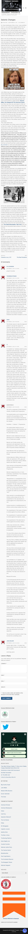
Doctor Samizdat (5, 793)
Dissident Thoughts (11, 12)
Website (3, 687)
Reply (26, 268)
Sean (8, 319)
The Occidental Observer (7, 859)
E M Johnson (10, 266)
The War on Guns (5, 835)
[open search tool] (23, 8)
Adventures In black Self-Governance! (10, 770)
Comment (4, 663)
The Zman (3, 796)
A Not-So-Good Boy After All (8, 777)
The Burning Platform (6, 838)
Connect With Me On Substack (11, 918)
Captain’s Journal (5, 829)
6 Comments (22, 22)
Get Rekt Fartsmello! (6, 772)
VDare (2, 811)
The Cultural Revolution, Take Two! (13, 224)
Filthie (2, 823)
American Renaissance (6, 808)
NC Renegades (4, 826)
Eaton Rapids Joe (5, 841)
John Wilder (10, 641)
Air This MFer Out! (5, 775)
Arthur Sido (4, 22)
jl (7, 344)
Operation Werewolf (6, 817)
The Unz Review (5, 820)
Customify (14, 931)
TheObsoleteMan (11, 276)
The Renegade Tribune (6, 862)
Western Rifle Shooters (6, 790)
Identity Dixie (4, 832)
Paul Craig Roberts (5, 856)
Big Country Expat (5, 784)
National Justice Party (6, 847)
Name (2, 675)
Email (3, 681)
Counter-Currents (5, 844)
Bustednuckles (4, 853)
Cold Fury (3, 814)
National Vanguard (5, 865)
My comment (4, 144)
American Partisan (5, 805)
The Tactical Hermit (6, 850)
